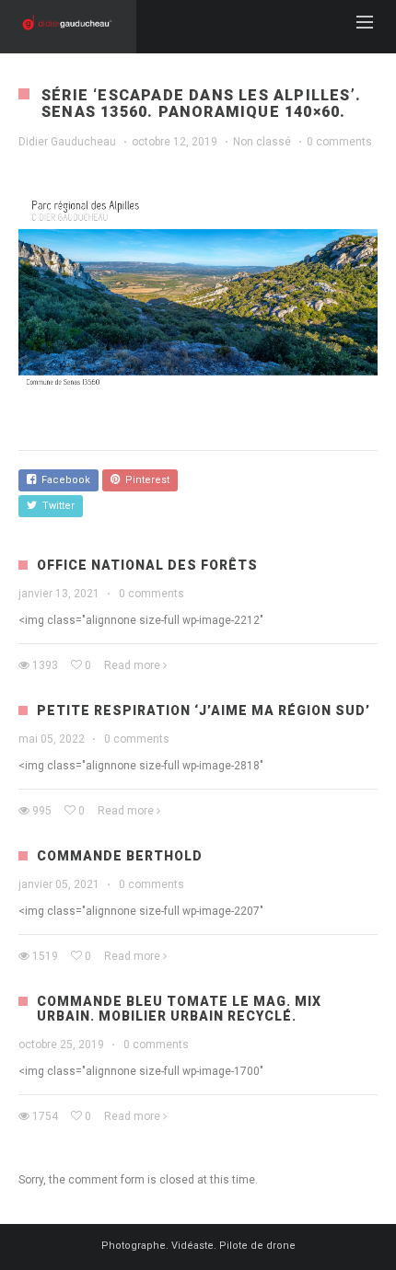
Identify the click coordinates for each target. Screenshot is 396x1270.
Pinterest (144, 480)
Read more (132, 665)
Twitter (56, 506)
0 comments (339, 141)
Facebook (63, 480)
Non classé (262, 141)
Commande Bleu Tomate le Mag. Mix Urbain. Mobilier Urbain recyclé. (179, 1008)
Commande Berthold (120, 856)
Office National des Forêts (147, 565)
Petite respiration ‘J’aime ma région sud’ (203, 710)
